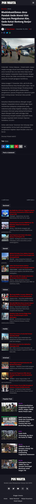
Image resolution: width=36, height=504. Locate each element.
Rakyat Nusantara (26, 498)
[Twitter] (7, 33)
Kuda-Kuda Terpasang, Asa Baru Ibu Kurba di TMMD (26, 435)
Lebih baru (5, 200)
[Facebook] (4, 33)
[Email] (21, 146)
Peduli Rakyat (18, 501)
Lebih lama (30, 200)
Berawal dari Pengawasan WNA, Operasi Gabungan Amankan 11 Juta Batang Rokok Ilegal (21, 375)
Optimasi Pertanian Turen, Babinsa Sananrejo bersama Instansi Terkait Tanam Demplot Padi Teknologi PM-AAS (22, 255)
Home (5, 498)
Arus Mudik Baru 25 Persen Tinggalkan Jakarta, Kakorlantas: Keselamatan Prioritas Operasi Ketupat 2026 (22, 212)
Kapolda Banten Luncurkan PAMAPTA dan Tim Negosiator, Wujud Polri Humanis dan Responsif (22, 224)
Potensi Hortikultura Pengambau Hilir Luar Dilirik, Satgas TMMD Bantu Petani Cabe (26, 408)
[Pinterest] (16, 146)
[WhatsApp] (10, 33)
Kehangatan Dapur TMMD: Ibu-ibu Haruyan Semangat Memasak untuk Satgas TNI (25, 466)
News (9, 9)
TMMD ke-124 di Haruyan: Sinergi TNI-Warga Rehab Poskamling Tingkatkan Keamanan (26, 450)
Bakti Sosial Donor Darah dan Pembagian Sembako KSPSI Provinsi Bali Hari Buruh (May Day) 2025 (26, 421)
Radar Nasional (14, 498)
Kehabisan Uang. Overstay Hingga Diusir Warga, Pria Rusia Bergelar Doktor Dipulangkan (20, 315)
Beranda (4, 9)
